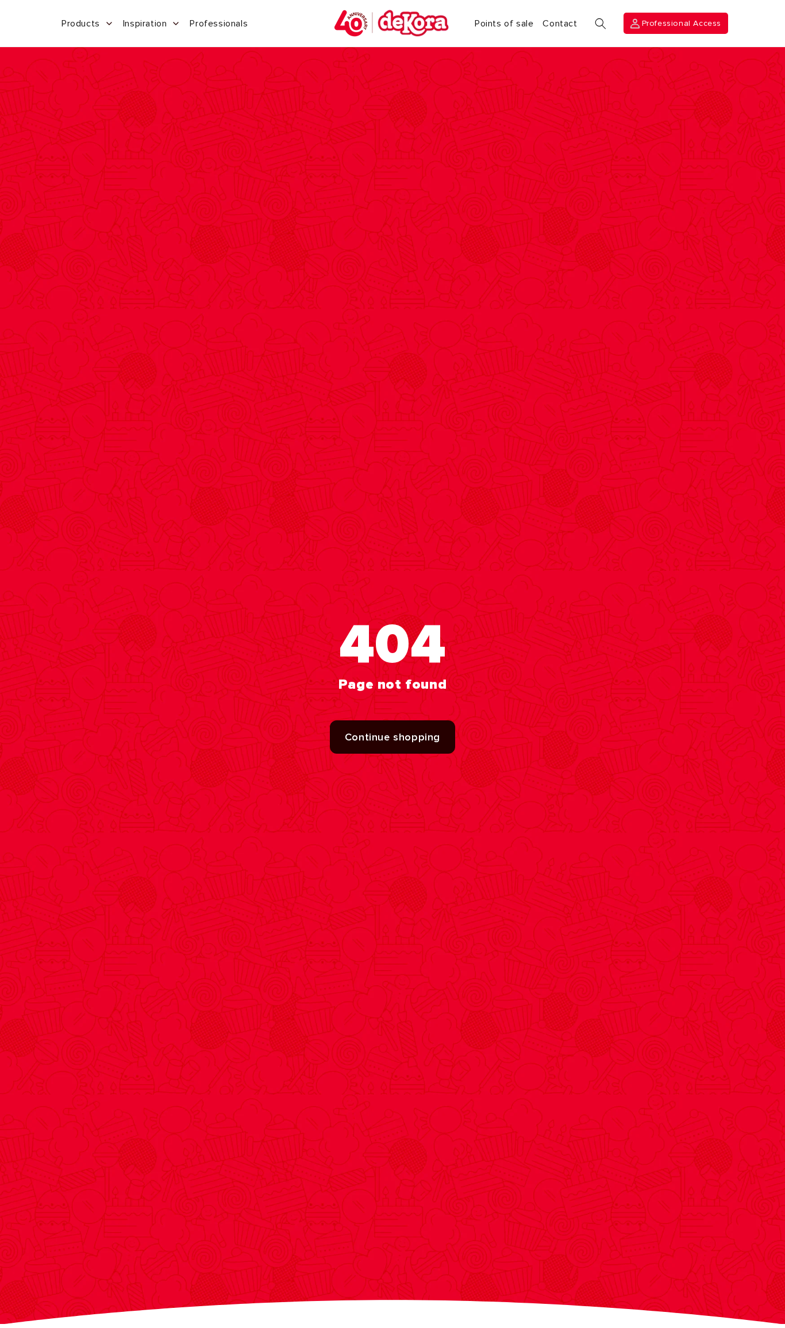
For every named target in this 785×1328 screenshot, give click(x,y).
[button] (600, 23)
